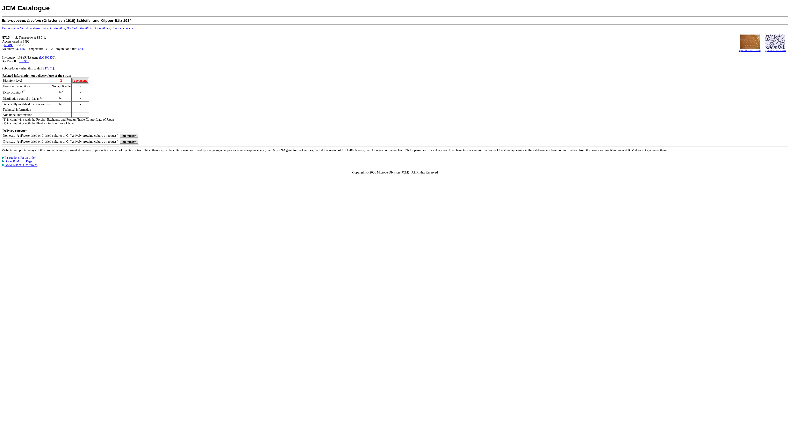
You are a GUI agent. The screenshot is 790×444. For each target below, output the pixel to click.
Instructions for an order (20, 157)
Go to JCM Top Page (18, 161)
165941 (24, 61)
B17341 (47, 68)
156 (22, 49)
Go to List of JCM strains (21, 165)
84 (16, 49)
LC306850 (47, 57)
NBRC (8, 45)
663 (80, 49)
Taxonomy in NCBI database (21, 28)
